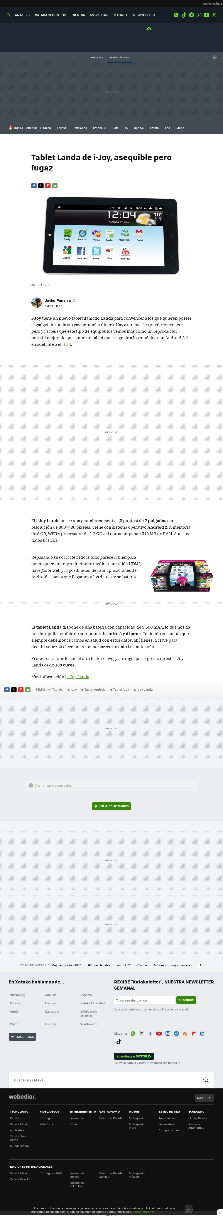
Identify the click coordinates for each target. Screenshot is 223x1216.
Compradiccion (169, 1130)
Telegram (191, 15)
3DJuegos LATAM (51, 1173)
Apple (14, 1011)
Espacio (86, 995)
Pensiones (80, 128)
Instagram (199, 15)
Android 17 (124, 965)
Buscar (206, 1080)
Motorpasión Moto (137, 1126)
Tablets (57, 689)
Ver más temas (22, 1037)
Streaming (17, 995)
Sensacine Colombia (76, 1184)
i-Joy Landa (78, 676)
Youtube (206, 15)
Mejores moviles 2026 (67, 965)
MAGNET (120, 14)
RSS (185, 1032)
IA (126, 128)
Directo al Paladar (111, 1118)
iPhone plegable (99, 965)
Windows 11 (88, 1024)
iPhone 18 (99, 128)
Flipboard (48, 185)
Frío (167, 128)
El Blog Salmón (198, 1118)
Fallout (61, 128)
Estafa (154, 128)
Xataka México (20, 1173)
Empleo (50, 1024)
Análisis (50, 995)
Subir (201, 1098)
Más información (144, 1211)
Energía (50, 1003)
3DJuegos (46, 1118)
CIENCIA (78, 14)
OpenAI (139, 128)
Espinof (74, 1124)
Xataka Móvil (18, 1124)
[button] (60, 300)
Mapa (180, 128)
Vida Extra (47, 1124)
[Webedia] (213, 3)
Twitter (214, 15)
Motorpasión (137, 1118)
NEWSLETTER (144, 14)
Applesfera (17, 1130)
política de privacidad (173, 1009)
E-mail (54, 185)
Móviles (15, 1003)
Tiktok (183, 15)
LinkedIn (202, 1032)
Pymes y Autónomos (196, 1126)
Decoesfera (167, 1124)
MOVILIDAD (99, 14)
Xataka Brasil (19, 1179)
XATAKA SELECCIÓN (50, 14)
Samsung (52, 1011)
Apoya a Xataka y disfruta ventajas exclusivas (146, 1062)
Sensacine (76, 1118)
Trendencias (167, 1118)
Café (115, 128)
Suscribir (186, 1000)
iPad (66, 344)
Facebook (34, 185)
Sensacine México (76, 1175)
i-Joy (74, 689)
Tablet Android (95, 689)
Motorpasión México (137, 1175)
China (47, 128)
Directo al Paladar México (111, 1175)
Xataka (15, 1118)
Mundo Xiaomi (19, 1146)
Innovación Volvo (120, 57)
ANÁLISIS (22, 14)
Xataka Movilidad (92, 1003)
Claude (142, 965)
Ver (114, 806)
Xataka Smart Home (19, 1138)
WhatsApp (176, 15)
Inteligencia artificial (88, 1013)
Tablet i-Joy (121, 689)
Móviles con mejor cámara (172, 965)
